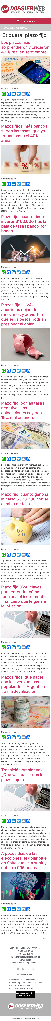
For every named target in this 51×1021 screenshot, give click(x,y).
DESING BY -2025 (26, 1018)
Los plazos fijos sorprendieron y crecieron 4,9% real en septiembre (25, 47)
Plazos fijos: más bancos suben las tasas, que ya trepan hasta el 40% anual (24, 133)
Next (46, 938)
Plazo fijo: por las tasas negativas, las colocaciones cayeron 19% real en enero (22, 410)
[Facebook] (23, 969)
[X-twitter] (33, 969)
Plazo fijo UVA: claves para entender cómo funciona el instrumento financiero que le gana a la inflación (23, 597)
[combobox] (25, 28)
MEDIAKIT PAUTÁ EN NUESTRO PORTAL (25, 994)
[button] (18, 21)
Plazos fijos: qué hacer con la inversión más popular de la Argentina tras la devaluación (23, 684)
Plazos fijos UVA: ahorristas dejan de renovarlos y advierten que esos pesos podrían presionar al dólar (23, 314)
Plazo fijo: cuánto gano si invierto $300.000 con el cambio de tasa (24, 499)
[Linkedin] (18, 969)
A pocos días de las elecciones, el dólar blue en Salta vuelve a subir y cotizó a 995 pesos (24, 860)
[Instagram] (28, 969)
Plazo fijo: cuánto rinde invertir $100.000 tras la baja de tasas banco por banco (23, 223)
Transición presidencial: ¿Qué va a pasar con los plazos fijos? (23, 774)
